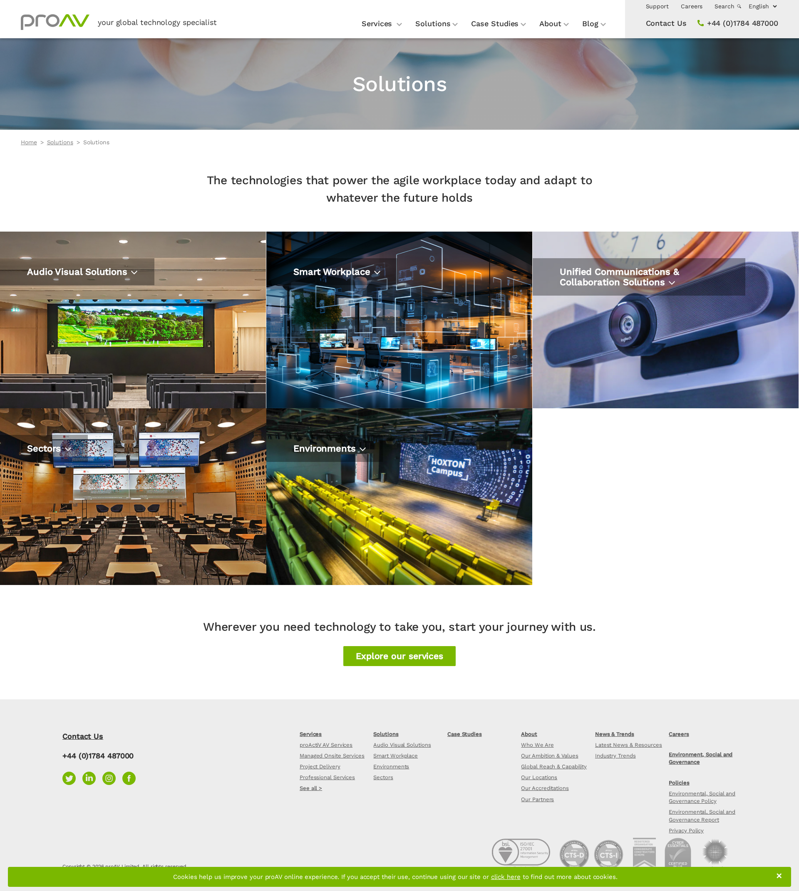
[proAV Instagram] (112, 777)
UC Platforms (584, 295)
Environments (391, 766)
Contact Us (666, 23)
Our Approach (317, 310)
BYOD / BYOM (584, 326)
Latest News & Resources (628, 745)
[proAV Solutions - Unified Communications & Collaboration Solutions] (666, 320)
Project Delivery (320, 766)
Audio (37, 326)
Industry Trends (615, 756)
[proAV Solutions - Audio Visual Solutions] (133, 320)
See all (39, 358)
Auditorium (313, 471)
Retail (37, 519)
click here (506, 877)
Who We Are (537, 745)
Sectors (383, 777)
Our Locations (539, 777)
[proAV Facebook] (131, 777)
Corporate (45, 471)
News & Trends (614, 734)
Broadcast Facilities (329, 503)
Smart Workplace (395, 756)
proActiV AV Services (326, 745)
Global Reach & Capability (554, 766)
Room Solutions (589, 310)
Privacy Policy (686, 830)
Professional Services (327, 777)
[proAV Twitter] (72, 777)
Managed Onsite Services (332, 756)
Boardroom (313, 487)
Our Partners (537, 799)
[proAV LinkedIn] (92, 777)
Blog (590, 23)
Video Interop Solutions (603, 342)
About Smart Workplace (337, 295)
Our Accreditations (544, 788)
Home (29, 142)
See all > (311, 788)
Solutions (432, 23)
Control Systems (57, 342)
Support (657, 6)
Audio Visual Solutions (402, 745)
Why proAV (313, 342)
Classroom (312, 519)
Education (45, 487)
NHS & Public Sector (64, 503)
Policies (679, 783)
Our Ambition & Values (549, 756)
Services (378, 23)
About (550, 23)
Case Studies (495, 23)
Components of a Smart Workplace (357, 326)
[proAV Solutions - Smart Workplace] (399, 320)
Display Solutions (59, 295)
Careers (691, 6)
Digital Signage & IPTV (66, 310)
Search (725, 6)
